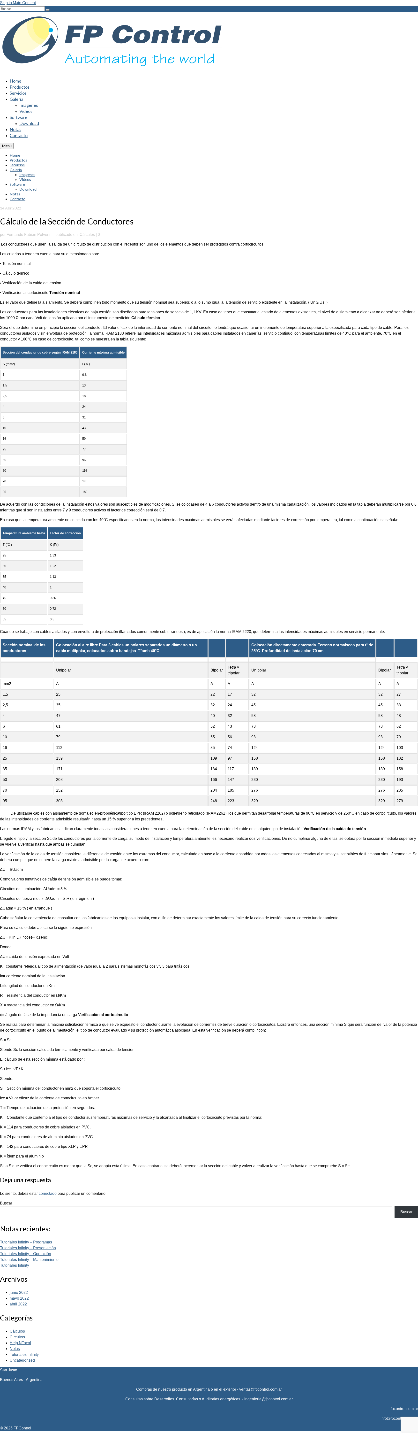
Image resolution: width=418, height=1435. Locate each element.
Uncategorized (22, 1360)
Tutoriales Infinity (14, 1265)
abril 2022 (18, 1304)
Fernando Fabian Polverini (29, 234)
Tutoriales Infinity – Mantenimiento (29, 1260)
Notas (15, 1349)
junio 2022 (19, 1292)
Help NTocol (20, 1343)
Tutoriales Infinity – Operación (25, 1254)
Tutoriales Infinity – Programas (26, 1242)
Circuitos (17, 1337)
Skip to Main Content (18, 3)
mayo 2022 (19, 1298)
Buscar (6, 1203)
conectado (48, 1193)
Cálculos (87, 234)
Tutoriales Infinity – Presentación (28, 1248)
